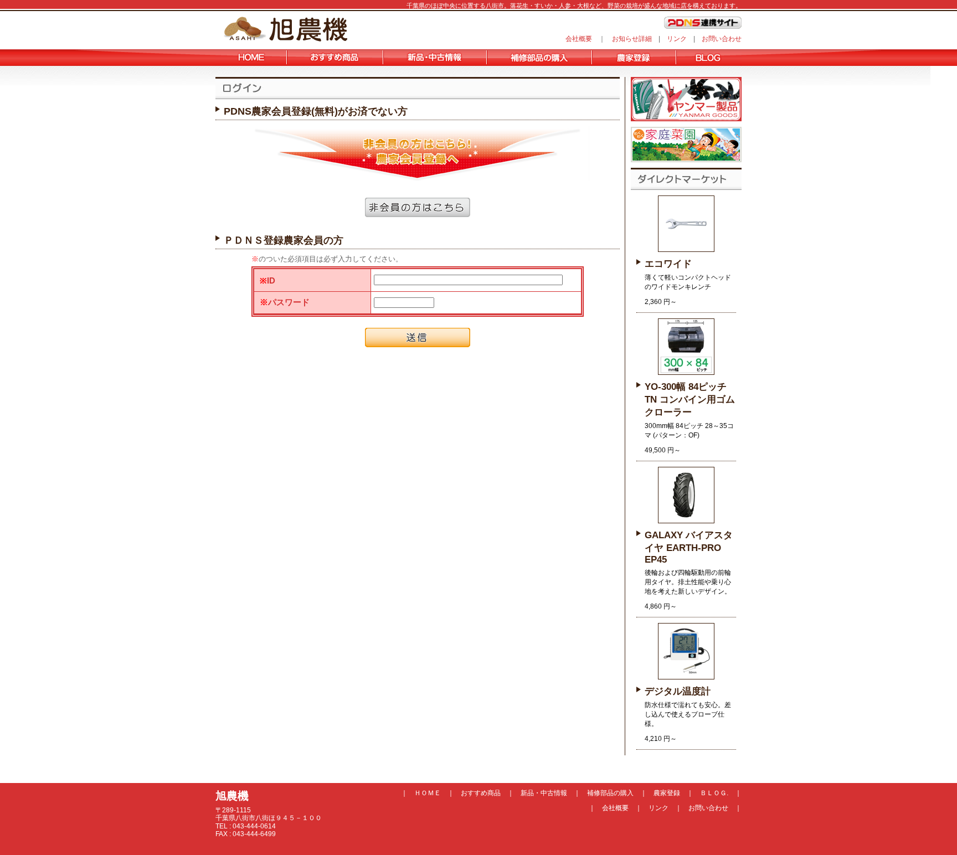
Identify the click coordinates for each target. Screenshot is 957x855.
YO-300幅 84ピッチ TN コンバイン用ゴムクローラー (690, 400)
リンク (677, 39)
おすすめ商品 (481, 793)
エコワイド (668, 264)
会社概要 (578, 39)
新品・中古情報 (544, 793)
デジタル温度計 (678, 691)
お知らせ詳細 (632, 39)
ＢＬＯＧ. (714, 793)
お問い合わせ (722, 39)
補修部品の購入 (610, 793)
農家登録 (667, 793)
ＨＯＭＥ (427, 793)
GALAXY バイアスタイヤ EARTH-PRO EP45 (689, 547)
